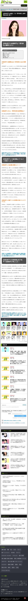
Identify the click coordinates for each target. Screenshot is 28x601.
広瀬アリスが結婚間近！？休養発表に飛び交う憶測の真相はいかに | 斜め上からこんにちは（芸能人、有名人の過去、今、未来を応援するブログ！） (14, 254)
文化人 (20, 564)
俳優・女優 (10, 9)
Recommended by (21, 341)
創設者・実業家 (10, 564)
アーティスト (15, 555)
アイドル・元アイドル (6, 570)
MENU (25, 1)
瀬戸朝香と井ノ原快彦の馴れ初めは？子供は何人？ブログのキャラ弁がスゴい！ (18, 381)
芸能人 (9, 567)
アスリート (18, 552)
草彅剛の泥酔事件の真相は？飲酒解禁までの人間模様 (12, 420)
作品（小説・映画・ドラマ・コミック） (15, 561)
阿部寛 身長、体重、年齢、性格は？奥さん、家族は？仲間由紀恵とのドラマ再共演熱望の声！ (18, 353)
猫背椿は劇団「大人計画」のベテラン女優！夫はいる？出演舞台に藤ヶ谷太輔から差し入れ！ (18, 362)
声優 (8, 549)
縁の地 (13, 567)
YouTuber (13, 552)
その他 (17, 567)
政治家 (16, 564)
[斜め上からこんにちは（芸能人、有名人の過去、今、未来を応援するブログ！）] (6, 2)
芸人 (11, 549)
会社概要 (7, 586)
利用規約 (24, 404)
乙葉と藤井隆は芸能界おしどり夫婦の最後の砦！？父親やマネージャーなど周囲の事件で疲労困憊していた (14, 539)
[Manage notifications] (25, 598)
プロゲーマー (4, 561)
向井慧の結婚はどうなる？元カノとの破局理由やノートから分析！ (14, 422)
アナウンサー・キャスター (6, 555)
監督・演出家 (21, 555)
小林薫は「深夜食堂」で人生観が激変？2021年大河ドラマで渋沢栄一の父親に (18, 391)
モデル (15, 549)
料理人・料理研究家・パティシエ (20, 558)
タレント (19, 549)
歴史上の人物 (4, 567)
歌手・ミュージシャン (6, 552)
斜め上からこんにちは (4, 9)
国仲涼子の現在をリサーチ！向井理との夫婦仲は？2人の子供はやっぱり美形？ (18, 400)
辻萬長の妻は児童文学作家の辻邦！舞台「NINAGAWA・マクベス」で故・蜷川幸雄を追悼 (17, 372)
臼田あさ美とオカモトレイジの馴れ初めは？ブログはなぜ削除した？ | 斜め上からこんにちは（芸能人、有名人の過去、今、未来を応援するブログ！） (13, 154)
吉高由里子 (4, 18)
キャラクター (4, 564)
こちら (4, 593)
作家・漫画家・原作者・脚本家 (7, 558)
